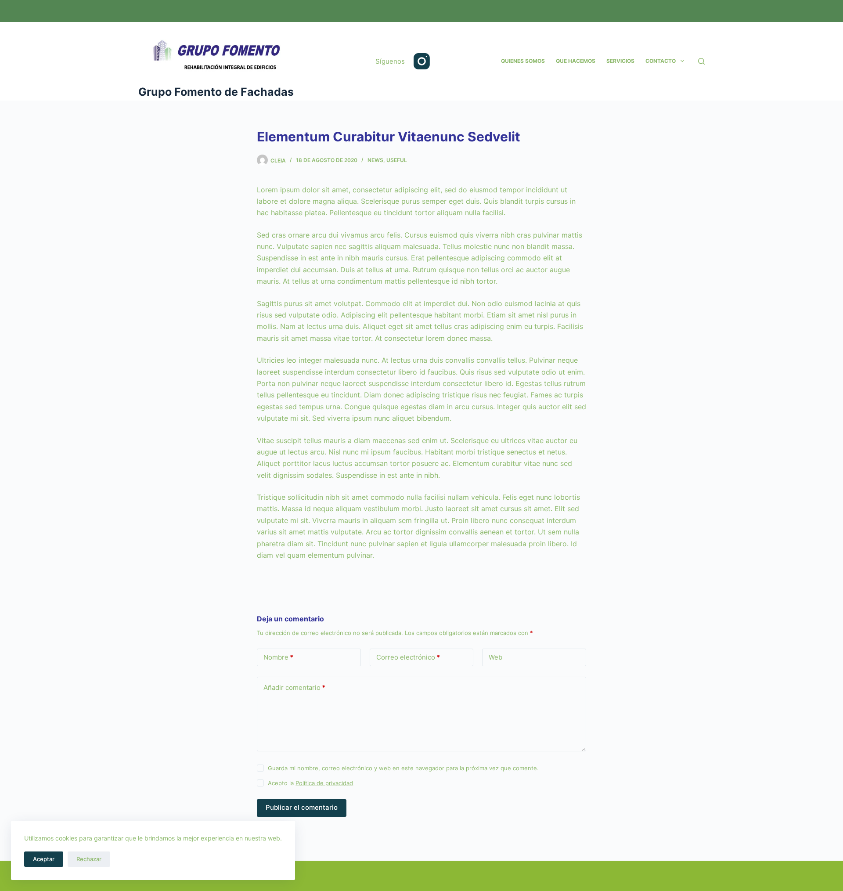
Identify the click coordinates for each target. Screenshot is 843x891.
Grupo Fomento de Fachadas (216, 91)
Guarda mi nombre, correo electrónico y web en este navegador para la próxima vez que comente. (403, 768)
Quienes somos (523, 61)
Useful (396, 160)
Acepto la (310, 782)
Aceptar (43, 858)
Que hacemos (575, 61)
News (375, 160)
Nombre (278, 657)
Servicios (620, 61)
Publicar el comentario (302, 807)
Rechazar (88, 858)
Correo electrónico (408, 657)
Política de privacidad (324, 782)
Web (495, 657)
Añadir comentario (294, 687)
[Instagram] (422, 61)
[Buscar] (701, 61)
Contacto (660, 61)
